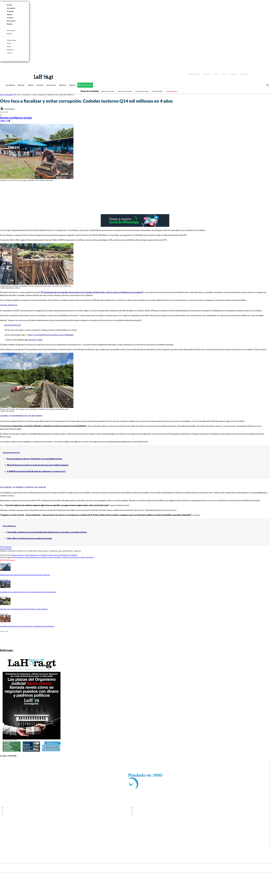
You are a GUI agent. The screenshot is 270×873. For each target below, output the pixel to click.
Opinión (9, 14)
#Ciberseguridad (171, 91)
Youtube (9, 849)
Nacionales (10, 11)
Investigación (11, 8)
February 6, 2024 (35, 340)
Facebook (9, 838)
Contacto (9, 53)
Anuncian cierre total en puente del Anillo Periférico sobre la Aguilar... (24, 609)
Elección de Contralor (125, 91)
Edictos (9, 46)
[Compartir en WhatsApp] (1, 120)
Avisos (9, 43)
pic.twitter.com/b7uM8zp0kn (61, 335)
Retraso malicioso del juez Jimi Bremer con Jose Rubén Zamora (34, 459)
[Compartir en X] (5, 120)
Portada (9, 5)
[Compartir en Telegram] (9, 120)
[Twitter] (262, 65)
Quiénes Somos (11, 40)
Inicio (2, 95)
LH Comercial (11, 30)
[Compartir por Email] (7, 120)
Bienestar (10, 24)
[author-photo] (6, 547)
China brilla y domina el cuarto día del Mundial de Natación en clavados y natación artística (47, 532)
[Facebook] (251, 65)
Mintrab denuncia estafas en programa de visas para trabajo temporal (37, 465)
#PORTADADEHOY (12, 325)
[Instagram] (254, 65)
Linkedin (9, 843)
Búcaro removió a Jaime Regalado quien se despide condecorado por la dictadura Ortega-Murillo (45, 555)
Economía (10, 17)
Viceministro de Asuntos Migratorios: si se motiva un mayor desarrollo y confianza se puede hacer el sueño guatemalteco (54, 557)
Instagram (10, 841)
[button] (267, 85)
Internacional (11, 21)
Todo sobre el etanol (108, 91)
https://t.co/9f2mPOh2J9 (38, 335)
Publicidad (10, 50)
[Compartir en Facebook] (3, 120)
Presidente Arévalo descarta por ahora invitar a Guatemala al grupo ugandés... (27, 626)
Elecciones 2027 (157, 91)
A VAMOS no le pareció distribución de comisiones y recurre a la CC (36, 471)
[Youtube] (266, 65)
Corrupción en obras (142, 91)
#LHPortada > (7, 650)
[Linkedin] (258, 65)
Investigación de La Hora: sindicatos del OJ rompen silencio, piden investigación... (28, 592)
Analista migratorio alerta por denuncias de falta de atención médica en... (25, 575)
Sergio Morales (9, 109)
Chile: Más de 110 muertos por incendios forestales (29, 538)
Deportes (9, 34)
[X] (3, 846)
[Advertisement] (63, 198)
